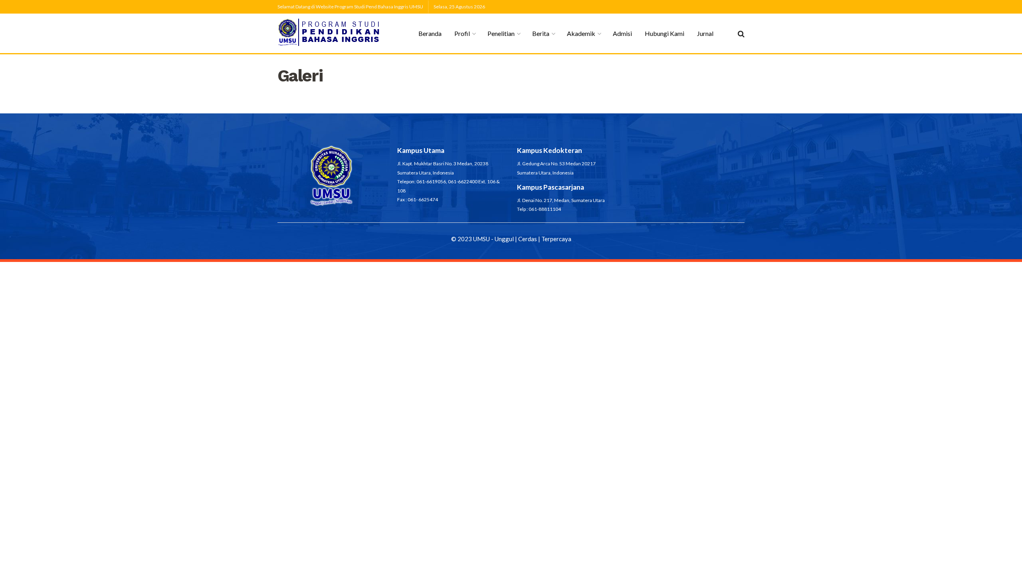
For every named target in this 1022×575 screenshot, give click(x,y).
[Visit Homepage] (329, 33)
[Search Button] (741, 34)
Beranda (430, 33)
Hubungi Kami (664, 33)
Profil (462, 33)
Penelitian (501, 33)
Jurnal (705, 33)
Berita (540, 33)
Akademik (581, 33)
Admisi (622, 33)
